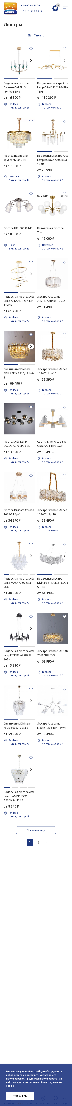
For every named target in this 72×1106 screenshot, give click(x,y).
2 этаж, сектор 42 (19, 180)
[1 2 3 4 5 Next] (19, 555)
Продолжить (20, 1096)
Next (31, 61)
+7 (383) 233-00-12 (31, 11)
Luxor (12, 245)
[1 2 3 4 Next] (19, 769)
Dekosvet (14, 176)
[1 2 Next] (19, 60)
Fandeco (13, 104)
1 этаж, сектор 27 (19, 107)
